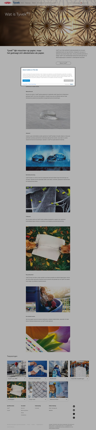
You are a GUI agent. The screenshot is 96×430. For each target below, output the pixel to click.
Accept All (26, 80)
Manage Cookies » (68, 80)
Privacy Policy (25, 84)
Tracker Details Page (32, 84)
